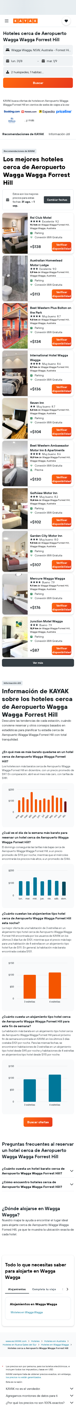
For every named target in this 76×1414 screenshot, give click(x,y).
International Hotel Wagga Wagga (49, 357)
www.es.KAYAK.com (16, 1341)
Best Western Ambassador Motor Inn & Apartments (49, 447)
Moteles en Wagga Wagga (27, 1312)
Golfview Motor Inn (43, 493)
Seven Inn (37, 403)
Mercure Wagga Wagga (47, 578)
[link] (38, 1122)
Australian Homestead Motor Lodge (46, 262)
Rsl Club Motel (40, 217)
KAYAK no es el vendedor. (23, 1389)
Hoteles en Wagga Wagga (55, 1344)
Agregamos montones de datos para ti (31, 1396)
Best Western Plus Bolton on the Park (50, 310)
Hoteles (35, 1341)
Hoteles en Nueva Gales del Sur (19, 1344)
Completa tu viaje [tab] (44, 1289)
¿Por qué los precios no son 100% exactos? (35, 1403)
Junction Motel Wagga (46, 621)
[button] (6, 21)
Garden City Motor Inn (46, 536)
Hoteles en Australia (55, 1341)
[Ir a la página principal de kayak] (25, 21)
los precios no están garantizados (23, 1377)
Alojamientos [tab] (17, 1289)
